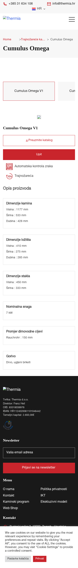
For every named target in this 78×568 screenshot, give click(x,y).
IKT (43, 495)
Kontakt (8, 495)
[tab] (29, 91)
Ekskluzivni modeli (54, 502)
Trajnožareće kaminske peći (33, 39)
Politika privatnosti (54, 489)
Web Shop (10, 508)
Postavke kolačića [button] (18, 559)
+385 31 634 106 (21, 4)
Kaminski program (16, 502)
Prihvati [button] (39, 559)
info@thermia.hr (63, 4)
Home (7, 39)
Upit (39, 154)
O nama (8, 489)
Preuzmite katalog (40, 140)
